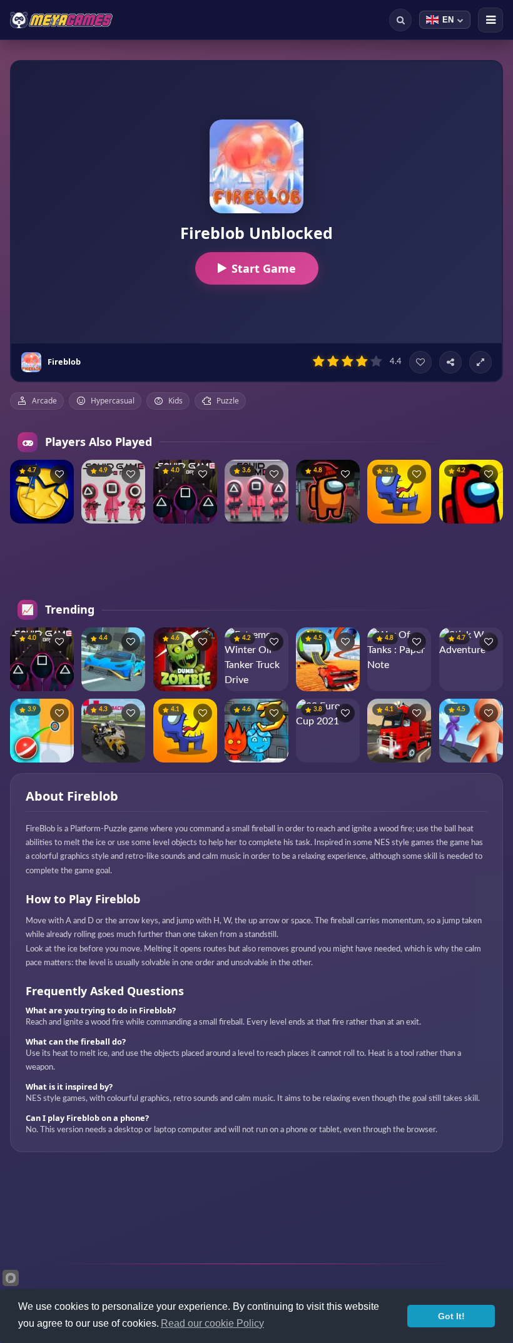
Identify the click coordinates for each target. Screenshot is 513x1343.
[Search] (400, 20)
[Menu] (490, 20)
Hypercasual (113, 400)
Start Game (263, 268)
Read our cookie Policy (212, 1323)
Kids (175, 400)
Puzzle (227, 400)
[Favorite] (420, 362)
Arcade (44, 400)
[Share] (450, 362)
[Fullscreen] (480, 362)
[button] (59, 474)
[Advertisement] (256, 562)
